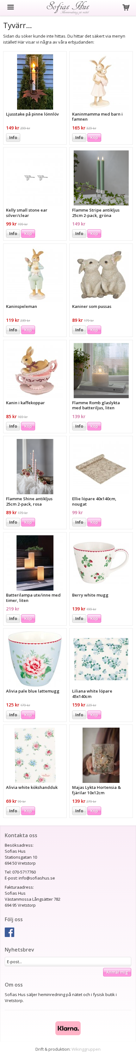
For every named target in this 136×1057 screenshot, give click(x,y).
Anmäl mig (117, 972)
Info (13, 137)
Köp (94, 137)
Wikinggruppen (86, 1049)
